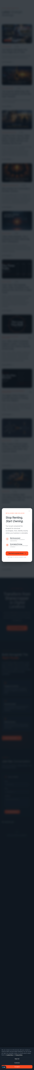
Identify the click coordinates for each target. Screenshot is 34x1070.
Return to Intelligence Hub (17, 557)
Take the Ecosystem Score (15, 553)
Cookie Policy (9, 1055)
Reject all (17, 1058)
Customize (17, 1062)
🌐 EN (3, 1067)
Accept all (17, 1066)
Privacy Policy (19, 1055)
